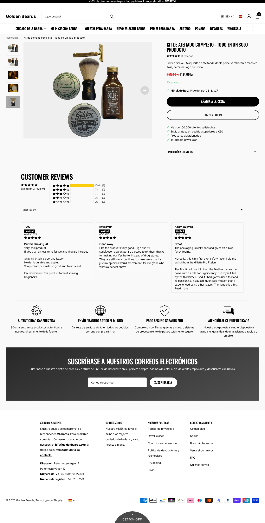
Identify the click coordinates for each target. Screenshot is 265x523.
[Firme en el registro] (249, 16)
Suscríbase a (163, 382)
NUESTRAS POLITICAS (158, 423)
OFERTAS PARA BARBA (98, 28)
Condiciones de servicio (162, 443)
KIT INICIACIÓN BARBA (63, 28)
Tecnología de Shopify (49, 500)
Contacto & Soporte (201, 423)
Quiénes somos (199, 464)
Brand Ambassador (202, 443)
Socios (194, 435)
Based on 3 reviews (33, 188)
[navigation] (13, 48)
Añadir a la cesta (213, 101)
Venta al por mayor (201, 450)
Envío (151, 470)
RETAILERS (216, 28)
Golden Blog (197, 428)
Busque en (112, 16)
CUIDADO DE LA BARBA (29, 28)
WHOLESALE (234, 28)
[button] (61, 185)
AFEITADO (185, 28)
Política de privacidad (161, 428)
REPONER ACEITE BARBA (130, 28)
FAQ (192, 457)
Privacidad (154, 462)
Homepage (12, 37)
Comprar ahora (213, 115)
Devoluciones (156, 435)
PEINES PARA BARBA (162, 28)
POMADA (200, 28)
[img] (57, 238)
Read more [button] (181, 288)
